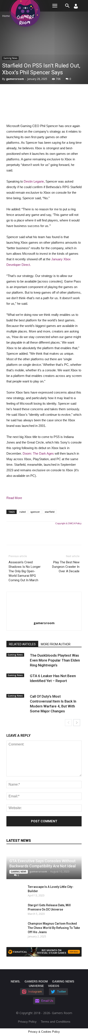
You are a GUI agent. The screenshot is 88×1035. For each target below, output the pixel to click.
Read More (14, 498)
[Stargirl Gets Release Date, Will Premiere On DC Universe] (14, 909)
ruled (22, 511)
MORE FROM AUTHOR (55, 644)
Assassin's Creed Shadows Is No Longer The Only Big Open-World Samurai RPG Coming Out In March (25, 571)
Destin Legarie (34, 181)
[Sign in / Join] (75, 7)
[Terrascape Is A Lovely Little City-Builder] (12, 891)
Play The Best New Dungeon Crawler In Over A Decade (65, 566)
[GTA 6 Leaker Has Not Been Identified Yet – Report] (17, 679)
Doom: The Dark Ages (38, 453)
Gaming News (10, 58)
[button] (67, 6)
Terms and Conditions (55, 1021)
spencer (35, 511)
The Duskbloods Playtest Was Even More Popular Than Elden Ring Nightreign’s (55, 660)
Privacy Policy (27, 1021)
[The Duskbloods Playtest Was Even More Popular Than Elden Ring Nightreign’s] (17, 659)
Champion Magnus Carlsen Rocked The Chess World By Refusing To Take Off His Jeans (54, 928)
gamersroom (15, 79)
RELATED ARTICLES (22, 644)
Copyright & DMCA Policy (68, 523)
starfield (49, 511)
